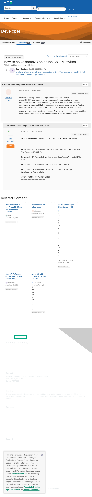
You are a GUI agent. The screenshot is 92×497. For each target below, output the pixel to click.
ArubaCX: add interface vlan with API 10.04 (39, 276)
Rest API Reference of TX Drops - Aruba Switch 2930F (13, 276)
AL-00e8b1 (37, 282)
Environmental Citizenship (15, 420)
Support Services (12, 442)
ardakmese (11, 282)
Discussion (23, 43)
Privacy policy (11, 424)
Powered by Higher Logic (46, 492)
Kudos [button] (85, 84)
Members (38, 43)
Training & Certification (14, 449)
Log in (71, 9)
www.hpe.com (31, 396)
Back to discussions (14, 57)
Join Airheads (72, 16)
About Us (9, 411)
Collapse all (62, 56)
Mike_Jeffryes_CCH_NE (65, 260)
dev (9, 215)
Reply (74, 93)
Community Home (8, 43)
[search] (33, 8)
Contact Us (10, 417)
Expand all (51, 56)
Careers (9, 414)
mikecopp (37, 211)
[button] (42, 455)
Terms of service (12, 427)
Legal (8, 430)
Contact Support (12, 446)
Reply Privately (83, 93)
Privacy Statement (19, 473)
